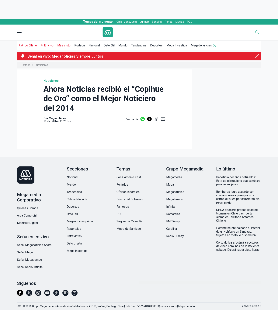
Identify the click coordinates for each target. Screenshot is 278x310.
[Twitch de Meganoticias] (74, 294)
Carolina (171, 229)
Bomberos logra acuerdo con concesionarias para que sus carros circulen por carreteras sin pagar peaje (237, 197)
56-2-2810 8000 (146, 306)
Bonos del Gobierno (129, 199)
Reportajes (74, 229)
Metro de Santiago (128, 229)
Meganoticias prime (80, 221)
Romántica (173, 214)
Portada (79, 45)
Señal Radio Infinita (30, 267)
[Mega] (19, 305)
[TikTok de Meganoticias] (56, 294)
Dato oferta (74, 243)
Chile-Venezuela (126, 21)
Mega (170, 184)
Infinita (170, 206)
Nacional (94, 45)
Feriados (122, 184)
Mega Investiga (176, 45)
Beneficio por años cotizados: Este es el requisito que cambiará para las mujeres (238, 180)
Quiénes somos (167, 306)
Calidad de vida (77, 199)
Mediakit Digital (27, 223)
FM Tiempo (173, 221)
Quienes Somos (27, 208)
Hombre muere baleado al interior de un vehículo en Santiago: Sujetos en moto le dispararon (238, 231)
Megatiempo (174, 199)
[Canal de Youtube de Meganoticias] (47, 294)
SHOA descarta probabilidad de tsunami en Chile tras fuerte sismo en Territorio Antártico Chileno (237, 215)
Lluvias (179, 21)
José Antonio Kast (128, 177)
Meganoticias (175, 192)
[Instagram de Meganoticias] (38, 294)
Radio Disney (175, 236)
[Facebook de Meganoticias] (20, 294)
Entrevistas (74, 236)
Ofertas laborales (128, 192)
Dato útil (109, 45)
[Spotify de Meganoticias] (65, 294)
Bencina (157, 21)
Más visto (64, 45)
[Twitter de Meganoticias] (29, 294)
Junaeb (144, 21)
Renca (168, 21)
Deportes (156, 45)
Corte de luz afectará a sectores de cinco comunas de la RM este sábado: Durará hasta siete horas (237, 246)
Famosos (122, 206)
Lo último (31, 45)
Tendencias (138, 45)
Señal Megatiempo (29, 259)
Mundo (122, 45)
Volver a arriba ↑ (251, 306)
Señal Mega (25, 252)
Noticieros (42, 64)
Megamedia (174, 177)
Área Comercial (27, 215)
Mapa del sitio (186, 306)
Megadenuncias (201, 45)
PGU (189, 21)
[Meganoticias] (39, 175)
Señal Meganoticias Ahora (34, 245)
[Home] (136, 32)
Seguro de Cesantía (129, 221)
